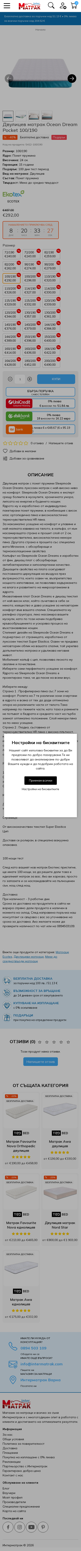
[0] (74, 7)
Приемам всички (40, 780)
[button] (7, 5)
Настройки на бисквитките (40, 789)
